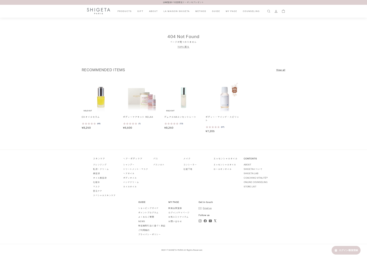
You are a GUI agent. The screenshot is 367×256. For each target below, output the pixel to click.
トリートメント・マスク (135, 169)
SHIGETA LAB (251, 173)
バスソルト (159, 164)
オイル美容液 (100, 178)
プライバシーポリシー (149, 234)
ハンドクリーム (131, 182)
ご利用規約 (144, 230)
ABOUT (153, 11)
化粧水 (96, 182)
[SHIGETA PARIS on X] (215, 220)
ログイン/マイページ (179, 212)
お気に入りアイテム (178, 217)
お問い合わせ (175, 221)
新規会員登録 (175, 208)
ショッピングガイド (148, 208)
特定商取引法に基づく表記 (152, 225)
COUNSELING (251, 11)
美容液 (96, 173)
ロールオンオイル (223, 169)
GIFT (140, 11)
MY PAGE (231, 11)
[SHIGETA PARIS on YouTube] (210, 220)
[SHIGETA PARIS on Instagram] (200, 220)
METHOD (200, 11)
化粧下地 (188, 169)
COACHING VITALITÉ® (256, 178)
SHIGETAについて (253, 169)
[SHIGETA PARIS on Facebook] (205, 220)
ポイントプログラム (148, 212)
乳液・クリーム (101, 169)
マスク (96, 186)
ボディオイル (130, 178)
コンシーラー (190, 164)
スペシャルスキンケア (104, 195)
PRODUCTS (125, 11)
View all (280, 70)
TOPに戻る (183, 47)
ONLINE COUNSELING (256, 182)
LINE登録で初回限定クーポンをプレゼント (183, 2)
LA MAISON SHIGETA (177, 11)
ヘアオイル (129, 173)
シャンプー (129, 164)
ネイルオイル (130, 186)
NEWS (141, 221)
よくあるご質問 (146, 217)
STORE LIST (250, 186)
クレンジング (100, 164)
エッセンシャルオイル (225, 164)
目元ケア (97, 191)
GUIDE (216, 11)
